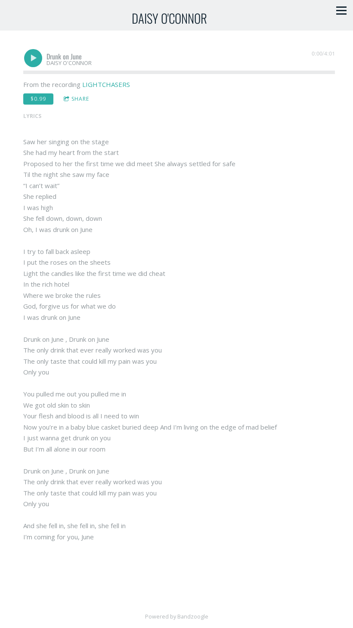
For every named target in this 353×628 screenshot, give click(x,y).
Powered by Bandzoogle (176, 616)
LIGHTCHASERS (106, 84)
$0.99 (38, 98)
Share (80, 98)
